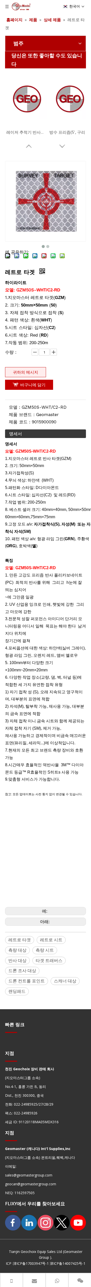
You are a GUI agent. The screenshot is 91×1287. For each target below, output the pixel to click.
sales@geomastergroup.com (28, 1175)
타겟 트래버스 (49, 960)
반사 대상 (17, 960)
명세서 (15, 433)
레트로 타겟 (19, 940)
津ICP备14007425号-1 (67, 1263)
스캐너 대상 (65, 981)
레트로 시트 (51, 940)
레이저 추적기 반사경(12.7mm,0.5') (26, 132)
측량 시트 (45, 950)
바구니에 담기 (33, 385)
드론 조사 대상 (22, 970)
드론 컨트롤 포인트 (26, 981)
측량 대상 (17, 950)
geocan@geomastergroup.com (30, 1184)
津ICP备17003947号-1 (31, 1263)
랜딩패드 (17, 991)
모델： (15, 407)
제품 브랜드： (22, 414)
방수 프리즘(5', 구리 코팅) (69, 132)
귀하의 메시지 (25, 372)
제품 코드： (20, 421)
